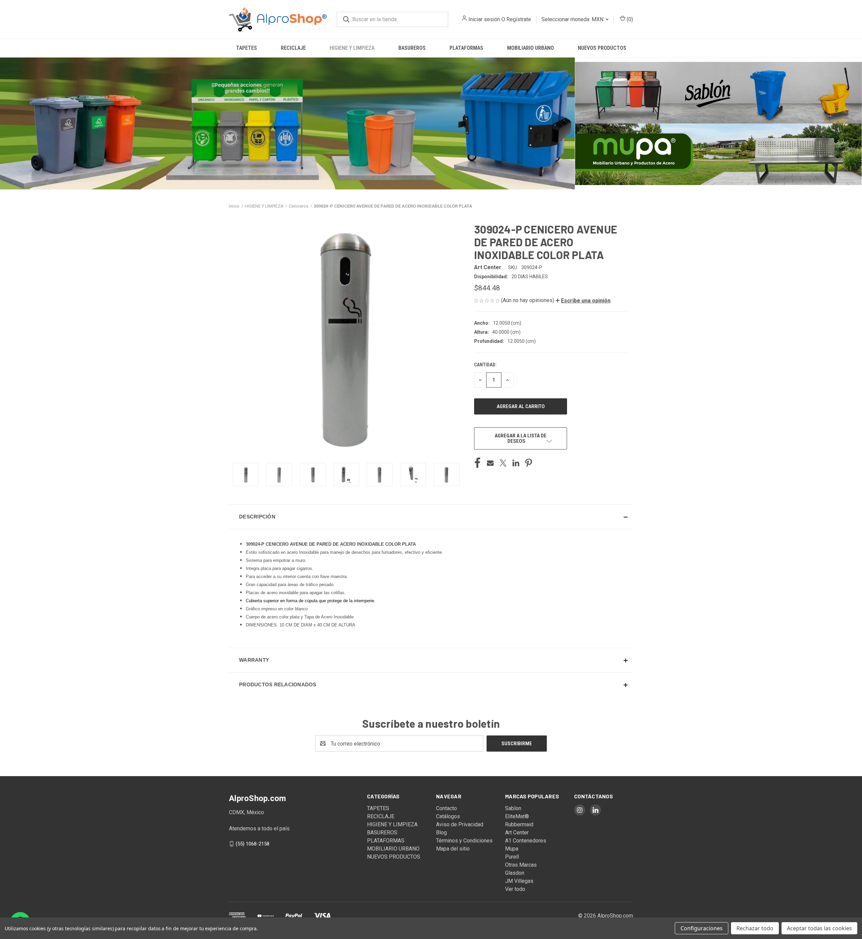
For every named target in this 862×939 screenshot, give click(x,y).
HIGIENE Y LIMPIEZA (352, 48)
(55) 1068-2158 (252, 844)
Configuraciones (702, 928)
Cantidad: (485, 364)
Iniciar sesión (484, 19)
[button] (287, 123)
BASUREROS (412, 48)
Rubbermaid (519, 824)
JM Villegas (519, 881)
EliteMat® (517, 816)
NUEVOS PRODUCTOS (602, 48)
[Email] (490, 463)
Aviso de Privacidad (459, 824)
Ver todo (515, 889)
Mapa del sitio (453, 848)
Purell (512, 857)
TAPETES (246, 48)
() (629, 19)
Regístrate (518, 19)
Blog (441, 832)
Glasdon (514, 873)
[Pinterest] (528, 463)
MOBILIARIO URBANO (530, 48)
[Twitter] (503, 463)
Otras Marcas (521, 865)
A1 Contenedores (525, 840)
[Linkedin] (515, 463)
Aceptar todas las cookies (819, 928)
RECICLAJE (293, 48)
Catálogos (448, 816)
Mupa (511, 848)
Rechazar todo (754, 928)
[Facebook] (477, 463)
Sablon (513, 808)
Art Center (517, 832)
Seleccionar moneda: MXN (573, 19)
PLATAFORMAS (466, 48)
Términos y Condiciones (464, 840)
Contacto (446, 808)
